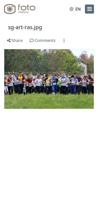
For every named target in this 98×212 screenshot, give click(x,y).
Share (17, 40)
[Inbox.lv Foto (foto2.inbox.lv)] (24, 9)
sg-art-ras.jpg (25, 27)
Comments (45, 40)
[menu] (89, 9)
